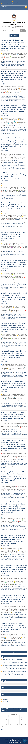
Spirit (22, 559)
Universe (3, 67)
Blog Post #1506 (18, 342)
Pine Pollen (8, 65)
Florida (12, 223)
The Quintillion (4, 168)
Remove (2, 531)
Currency (24, 342)
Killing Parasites (17, 617)
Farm (16, 284)
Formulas (3, 528)
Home (15, 433)
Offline (6, 99)
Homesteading (14, 285)
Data (5, 96)
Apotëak (17, 222)
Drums (2, 558)
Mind (22, 496)
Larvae (2, 529)
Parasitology (8, 619)
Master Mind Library (7, 162)
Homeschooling (15, 96)
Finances (6, 343)
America (17, 194)
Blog (20, 493)
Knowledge (15, 97)
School (18, 406)
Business (8, 373)
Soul (19, 559)
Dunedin (8, 223)
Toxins (9, 132)
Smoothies (3, 226)
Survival (12, 434)
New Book (13, 529)
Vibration (3, 561)
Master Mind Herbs (7, 586)
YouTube (3, 255)
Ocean (16, 645)
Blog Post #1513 (21, 127)
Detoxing (12, 526)
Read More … (21, 59)
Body (2, 129)
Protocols (23, 529)
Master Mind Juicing (7, 61)
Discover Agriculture (10, 284)
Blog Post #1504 (22, 403)
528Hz (14, 556)
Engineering (23, 164)
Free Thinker (3, 165)
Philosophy (6, 254)
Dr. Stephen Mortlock (21, 588)
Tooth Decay (17, 317)
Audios (16, 127)
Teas (7, 226)
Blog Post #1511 (22, 194)
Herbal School (9, 195)
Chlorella (11, 62)
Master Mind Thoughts (7, 372)
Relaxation (20, 225)
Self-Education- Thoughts (13, 375)
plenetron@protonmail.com (18, 1)
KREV (7, 167)
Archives (15, 162)
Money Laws (11, 345)
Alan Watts (17, 251)
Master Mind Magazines (8, 614)
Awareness (17, 314)
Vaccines (17, 132)
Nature (22, 64)
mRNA (15, 130)
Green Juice (19, 62)
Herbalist (19, 223)
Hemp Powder (4, 64)
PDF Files (20, 167)
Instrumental (11, 558)
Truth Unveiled (7, 497)
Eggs (15, 526)
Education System (9, 405)
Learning (20, 97)
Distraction (16, 494)
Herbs (9, 64)
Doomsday (3, 433)
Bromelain (6, 62)
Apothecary (22, 222)
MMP (10, 529)
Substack (3, 647)
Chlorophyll (6, 526)
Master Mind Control (7, 493)
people (25, 496)
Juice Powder (13, 64)
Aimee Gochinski (17, 642)
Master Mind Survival (7, 431)
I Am (5, 253)
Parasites (19, 130)
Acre (16, 283)
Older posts (14, 652)
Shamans (16, 559)
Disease (2, 463)
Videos (21, 132)
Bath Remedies (16, 525)
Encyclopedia (18, 164)
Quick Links (4, 6)
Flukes (2, 617)
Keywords (10, 97)
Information (21, 96)
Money (7, 345)
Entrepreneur (13, 373)
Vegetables (18, 287)
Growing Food (4, 285)
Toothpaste (23, 317)
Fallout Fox (8, 433)
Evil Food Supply (11, 315)
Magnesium (3, 645)
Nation (19, 464)
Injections (21, 129)
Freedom (3, 496)
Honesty (22, 463)
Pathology (20, 589)
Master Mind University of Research (14, 24)
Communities (7, 494)
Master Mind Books (7, 525)
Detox (5, 129)
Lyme (16, 464)
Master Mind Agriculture (8, 283)
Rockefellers (11, 197)
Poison (13, 317)
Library (23, 97)
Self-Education (17, 99)
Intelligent (13, 496)
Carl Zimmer (3, 616)
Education (9, 96)
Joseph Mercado (4, 97)
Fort (12, 433)
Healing (6, 558)
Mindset (23, 253)
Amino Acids (19, 61)
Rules (16, 345)
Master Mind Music (7, 556)
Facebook (21, 494)
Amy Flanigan (17, 94)
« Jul (2, 729)
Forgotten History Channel (10, 463)
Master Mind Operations (8, 461)
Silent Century (17, 197)
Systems (22, 99)
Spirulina (22, 65)
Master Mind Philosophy (8, 251)
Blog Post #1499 (20, 556)
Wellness (14, 226)
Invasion (11, 617)
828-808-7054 (8, 1)
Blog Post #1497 (22, 614)
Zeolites (2, 133)
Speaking (11, 254)
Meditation (16, 558)
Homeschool (9, 165)
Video (6, 100)
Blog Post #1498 (8, 588)
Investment (16, 343)
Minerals (18, 64)
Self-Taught (21, 375)
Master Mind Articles (7, 642)
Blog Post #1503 (17, 431)
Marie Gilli (9, 225)
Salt (19, 645)
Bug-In (23, 431)
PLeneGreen (16, 65)
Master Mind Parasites (7, 127)
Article (18, 586)
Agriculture (20, 283)
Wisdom (25, 132)
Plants (12, 65)
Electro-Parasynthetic (20, 526)
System (21, 406)
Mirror (2, 254)
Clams (8, 616)
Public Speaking (4, 375)
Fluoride (17, 315)
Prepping (8, 434)
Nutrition (3, 65)
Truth (25, 406)
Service (25, 225)
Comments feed (6, 701)
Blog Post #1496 (4, 644)
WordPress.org (6, 703)
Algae (15, 61)
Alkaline (15, 586)
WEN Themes (19, 742)
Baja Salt (23, 642)
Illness (25, 463)
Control (12, 494)
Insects (8, 464)
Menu (15, 35)
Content (6, 164)
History (13, 195)
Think (4, 376)
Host (13, 528)
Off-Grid (2, 99)
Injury (24, 129)
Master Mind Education (8, 194)
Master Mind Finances (7, 342)
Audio (16, 372)
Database (13, 164)
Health (23, 62)
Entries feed (5, 699)
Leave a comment (11, 67)
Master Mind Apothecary (8, 222)
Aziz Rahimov (20, 372)
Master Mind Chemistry (8, 314)
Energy (15, 62)
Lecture (19, 253)
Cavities (6, 315)
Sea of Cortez (23, 645)
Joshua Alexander (4, 130)
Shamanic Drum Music (9, 559)
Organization (11, 99)
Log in (4, 698)
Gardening (23, 284)
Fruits (19, 284)
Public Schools (13, 406)
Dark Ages (15, 588)
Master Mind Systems (7, 94)
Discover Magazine (17, 616)
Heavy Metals (8, 528)
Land (7, 287)
